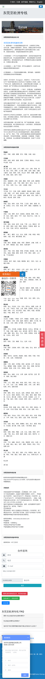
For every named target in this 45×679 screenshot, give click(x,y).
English (39, 2)
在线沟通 (5, 603)
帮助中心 (32, 2)
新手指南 (24, 2)
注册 (18, 2)
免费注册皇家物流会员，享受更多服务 (14, 593)
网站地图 (32, 674)
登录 (13, 2)
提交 (22, 585)
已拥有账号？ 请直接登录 (10, 598)
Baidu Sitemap (40, 674)
